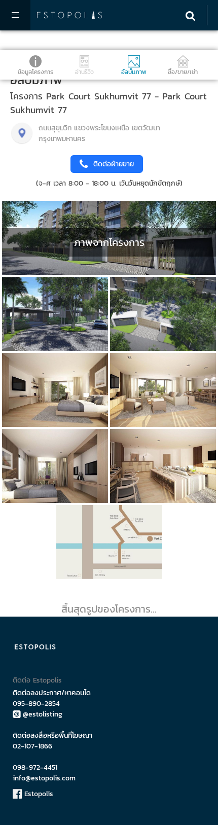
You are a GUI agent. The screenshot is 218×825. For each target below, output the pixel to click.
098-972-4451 (35, 767)
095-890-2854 (36, 703)
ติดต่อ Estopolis (37, 680)
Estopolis (37, 793)
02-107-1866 (32, 746)
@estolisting (42, 714)
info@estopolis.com (44, 778)
